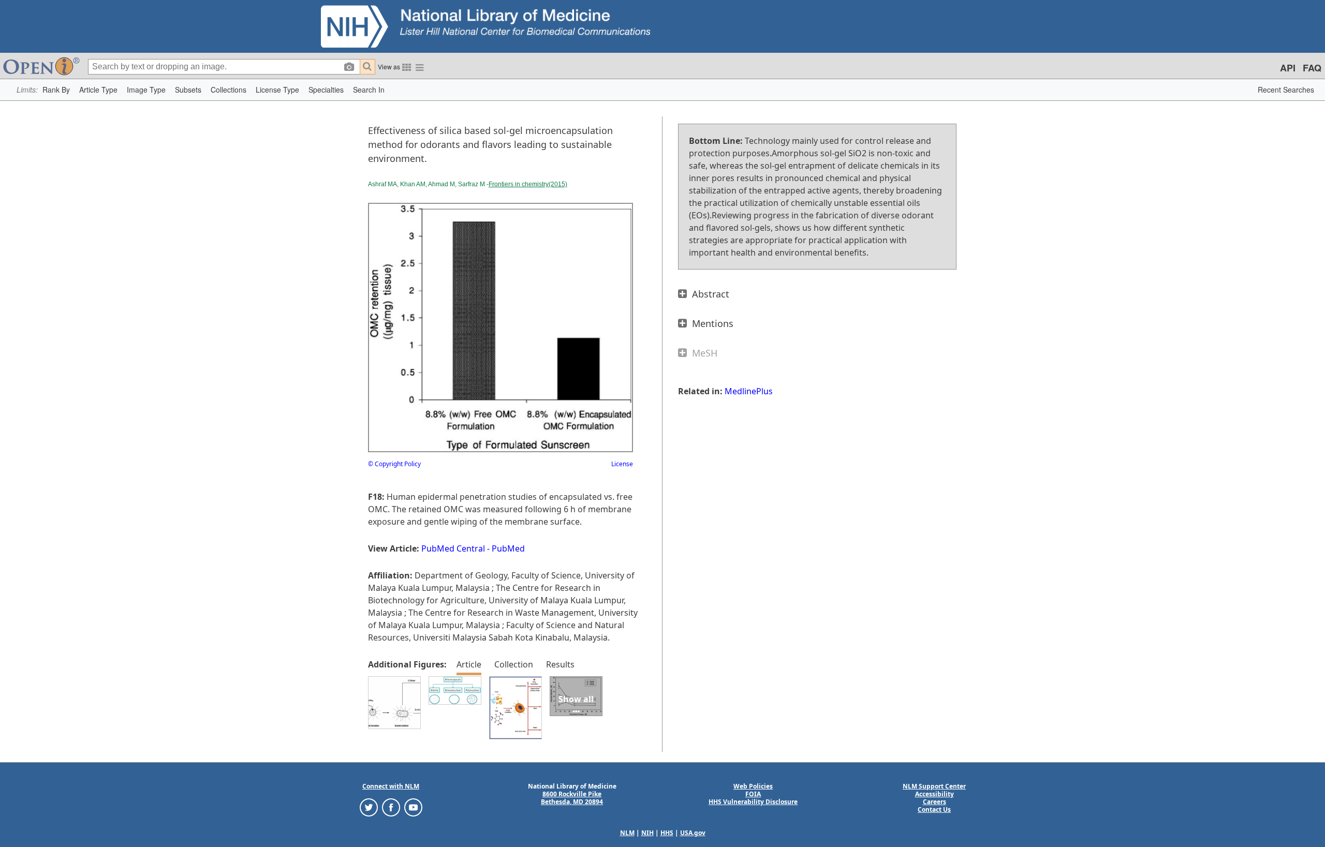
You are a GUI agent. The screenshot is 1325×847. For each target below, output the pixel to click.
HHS (666, 832)
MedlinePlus (749, 391)
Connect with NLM (390, 786)
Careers (934, 801)
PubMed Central (453, 548)
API (1287, 68)
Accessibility (934, 794)
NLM (627, 832)
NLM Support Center (934, 786)
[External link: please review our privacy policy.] (369, 807)
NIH (647, 832)
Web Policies (753, 786)
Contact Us (934, 809)
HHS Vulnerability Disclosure (753, 801)
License (622, 463)
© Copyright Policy (394, 463)
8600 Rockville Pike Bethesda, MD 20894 (572, 798)
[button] (56, 89)
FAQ (1312, 68)
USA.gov (692, 832)
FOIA (753, 794)
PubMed (508, 548)
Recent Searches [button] (1286, 89)
